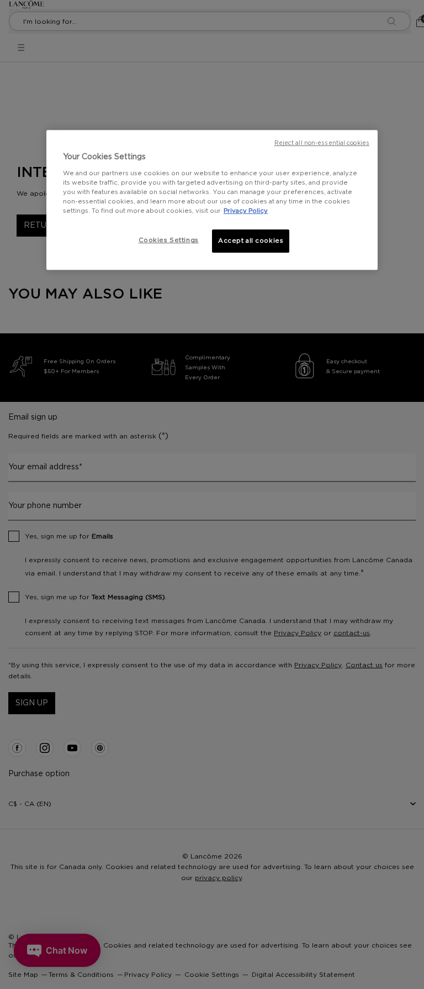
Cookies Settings (169, 240)
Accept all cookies (250, 241)
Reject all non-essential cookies (321, 143)
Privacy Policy (246, 211)
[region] (212, 200)
